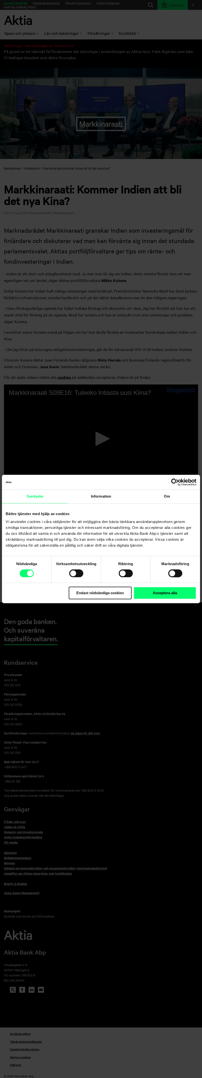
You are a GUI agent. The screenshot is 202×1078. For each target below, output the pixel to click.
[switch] (76, 573)
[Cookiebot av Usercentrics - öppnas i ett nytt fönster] (174, 482)
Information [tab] (101, 496)
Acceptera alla (165, 593)
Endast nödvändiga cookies (100, 593)
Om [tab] (167, 496)
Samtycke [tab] (35, 496)
